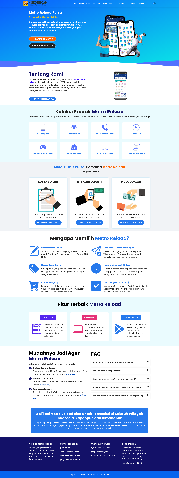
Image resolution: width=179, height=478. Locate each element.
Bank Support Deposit (69, 451)
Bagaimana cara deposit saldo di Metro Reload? (114, 379)
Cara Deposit (108, 3)
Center (133, 3)
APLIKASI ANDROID (131, 317)
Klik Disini (67, 448)
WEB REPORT (89, 317)
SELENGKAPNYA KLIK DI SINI (48, 222)
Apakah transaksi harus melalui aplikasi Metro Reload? (117, 387)
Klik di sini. (70, 374)
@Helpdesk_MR (101, 451)
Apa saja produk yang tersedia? (107, 371)
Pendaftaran (84, 3)
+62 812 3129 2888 (102, 448)
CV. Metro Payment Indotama (96, 474)
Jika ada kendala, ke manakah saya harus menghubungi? (118, 395)
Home (73, 3)
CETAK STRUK (48, 317)
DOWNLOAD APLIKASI (132, 458)
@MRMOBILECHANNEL (72, 459)
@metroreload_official (104, 455)
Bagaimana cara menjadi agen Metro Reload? (113, 362)
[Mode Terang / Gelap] (154, 3)
